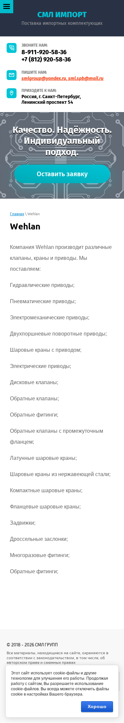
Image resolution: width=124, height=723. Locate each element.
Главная (17, 214)
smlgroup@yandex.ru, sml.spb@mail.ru (62, 78)
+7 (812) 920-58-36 (46, 59)
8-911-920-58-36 (43, 52)
